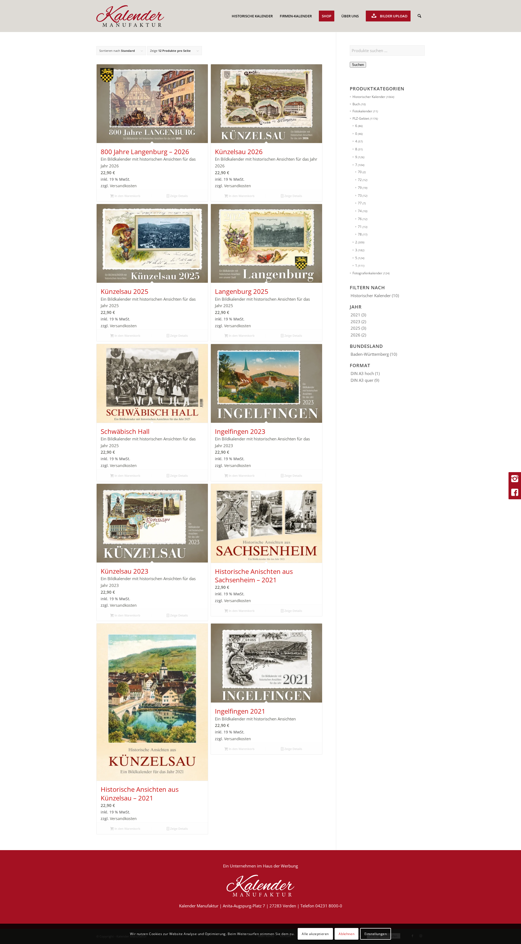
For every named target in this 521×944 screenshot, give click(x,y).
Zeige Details (178, 196)
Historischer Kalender (368, 96)
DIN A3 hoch (362, 373)
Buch (356, 104)
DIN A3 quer (362, 380)
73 (360, 195)
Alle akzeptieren (315, 933)
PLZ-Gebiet (360, 118)
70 (360, 172)
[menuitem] (252, 16)
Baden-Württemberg (370, 354)
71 (360, 226)
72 (360, 179)
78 (360, 234)
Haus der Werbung (280, 866)
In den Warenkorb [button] (127, 196)
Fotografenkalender (367, 273)
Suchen (358, 65)
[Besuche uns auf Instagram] (515, 479)
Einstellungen (375, 933)
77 (360, 203)
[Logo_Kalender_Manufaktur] (130, 16)
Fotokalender (362, 111)
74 (360, 211)
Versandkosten (123, 185)
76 (360, 219)
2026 (355, 335)
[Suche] (419, 16)
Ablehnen (346, 933)
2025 (355, 328)
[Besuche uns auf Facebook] (515, 492)
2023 (355, 321)
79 (360, 187)
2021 (355, 314)
